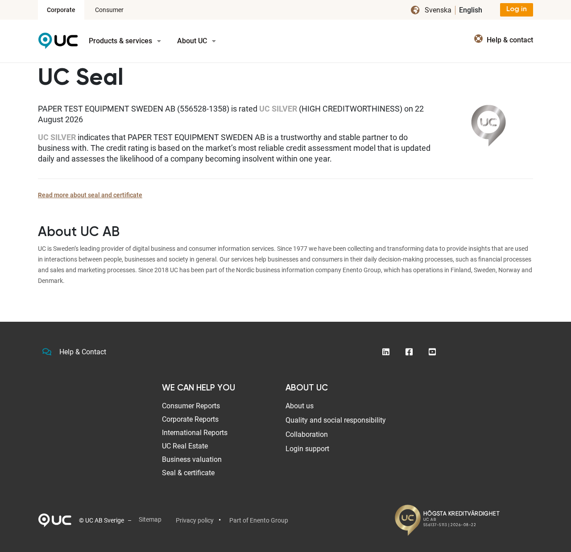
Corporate (61, 9)
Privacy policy (195, 520)
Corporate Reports (190, 419)
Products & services (121, 41)
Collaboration (307, 434)
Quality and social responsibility (336, 420)
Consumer (109, 9)
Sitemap (150, 519)
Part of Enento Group (258, 520)
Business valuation (192, 459)
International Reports (195, 432)
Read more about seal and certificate (90, 195)
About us (300, 406)
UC (58, 44)
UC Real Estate (185, 446)
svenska (438, 10)
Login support (307, 448)
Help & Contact (82, 352)
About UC (193, 41)
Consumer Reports (191, 406)
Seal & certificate (188, 473)
